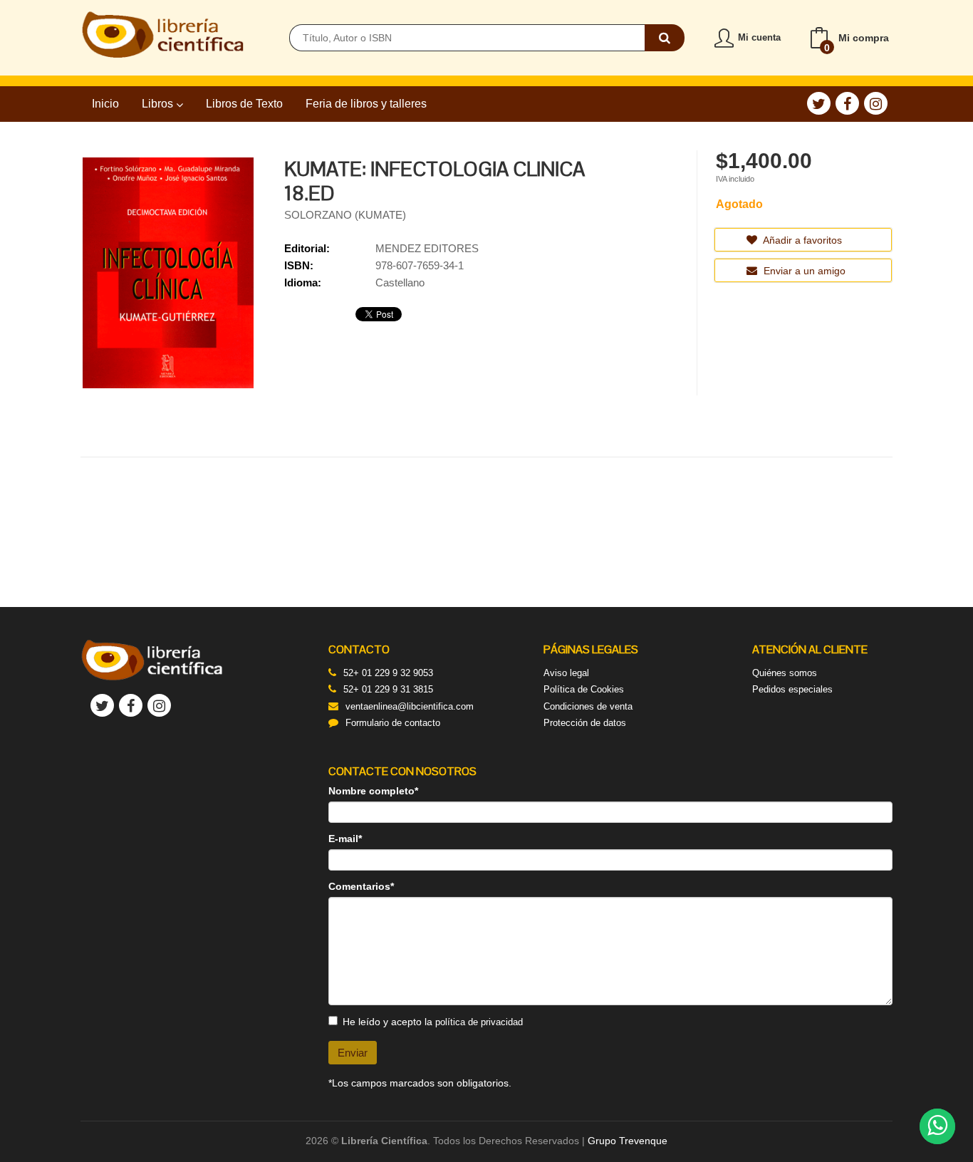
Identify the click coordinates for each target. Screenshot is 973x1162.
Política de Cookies (583, 689)
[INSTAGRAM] (876, 103)
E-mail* (345, 839)
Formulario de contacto (392, 722)
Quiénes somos (784, 673)
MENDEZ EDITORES (427, 248)
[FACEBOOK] (847, 103)
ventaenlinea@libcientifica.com (409, 706)
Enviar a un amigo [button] (803, 270)
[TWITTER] (819, 103)
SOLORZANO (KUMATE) (345, 215)
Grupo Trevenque (627, 1140)
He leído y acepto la (433, 1021)
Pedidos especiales (792, 689)
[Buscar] (665, 37)
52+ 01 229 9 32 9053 (388, 673)
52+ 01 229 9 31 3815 (388, 689)
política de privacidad (479, 1022)
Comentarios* (361, 886)
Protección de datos (584, 722)
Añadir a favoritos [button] (801, 240)
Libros (159, 104)
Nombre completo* (373, 791)
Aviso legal (566, 673)
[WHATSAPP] (937, 1126)
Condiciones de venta (588, 706)
